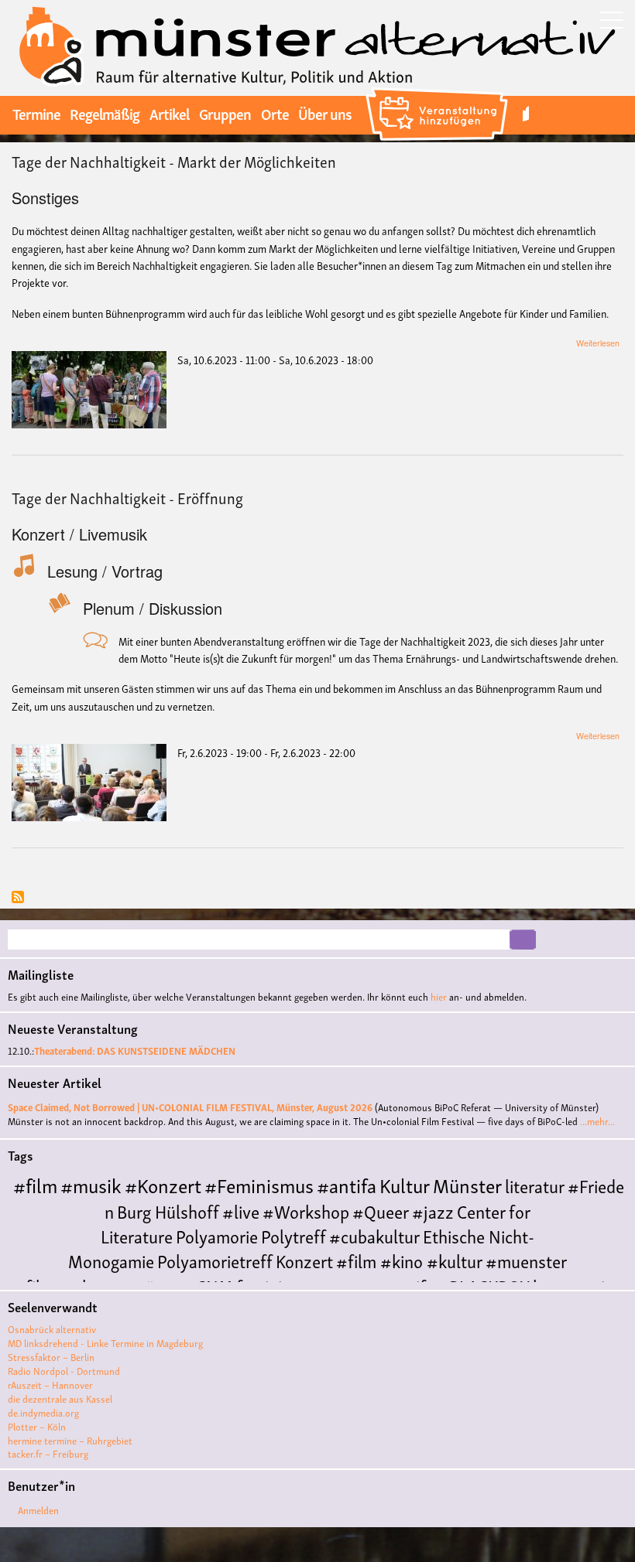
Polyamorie (217, 1235)
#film (35, 1184)
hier (439, 996)
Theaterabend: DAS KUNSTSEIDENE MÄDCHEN (134, 1050)
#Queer (380, 1210)
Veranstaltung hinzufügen (439, 89)
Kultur (404, 1184)
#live (240, 1210)
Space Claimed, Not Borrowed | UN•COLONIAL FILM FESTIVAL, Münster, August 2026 (190, 1107)
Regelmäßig (104, 113)
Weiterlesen (598, 343)
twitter (526, 113)
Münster (467, 1184)
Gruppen (225, 113)
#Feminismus (259, 1184)
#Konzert (163, 1184)
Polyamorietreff (215, 1260)
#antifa (346, 1184)
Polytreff (293, 1235)
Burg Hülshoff (168, 1210)
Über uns (325, 113)
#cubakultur (374, 1235)
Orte (275, 113)
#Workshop (306, 1210)
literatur (535, 1185)
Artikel (169, 113)
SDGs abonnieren (18, 898)
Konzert (304, 1260)
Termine (36, 113)
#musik (91, 1184)
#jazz (433, 1210)
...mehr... (597, 1121)
